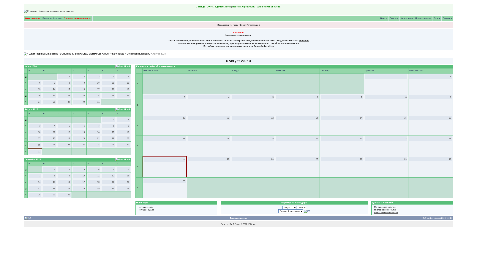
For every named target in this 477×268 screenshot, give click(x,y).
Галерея (394, 18)
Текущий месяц (145, 207)
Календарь (407, 18)
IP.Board (236, 224)
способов (304, 40)
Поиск (437, 18)
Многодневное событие (385, 210)
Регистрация (252, 25)
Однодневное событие (385, 207)
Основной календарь (138, 53)
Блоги (383, 18)
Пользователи (423, 18)
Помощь (447, 18)
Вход (242, 25)
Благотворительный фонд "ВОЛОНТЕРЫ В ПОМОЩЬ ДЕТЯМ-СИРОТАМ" (69, 53)
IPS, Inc (251, 224)
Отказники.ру (32, 18)
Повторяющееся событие (386, 212)
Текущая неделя (146, 210)
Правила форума (51, 18)
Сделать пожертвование (77, 18)
